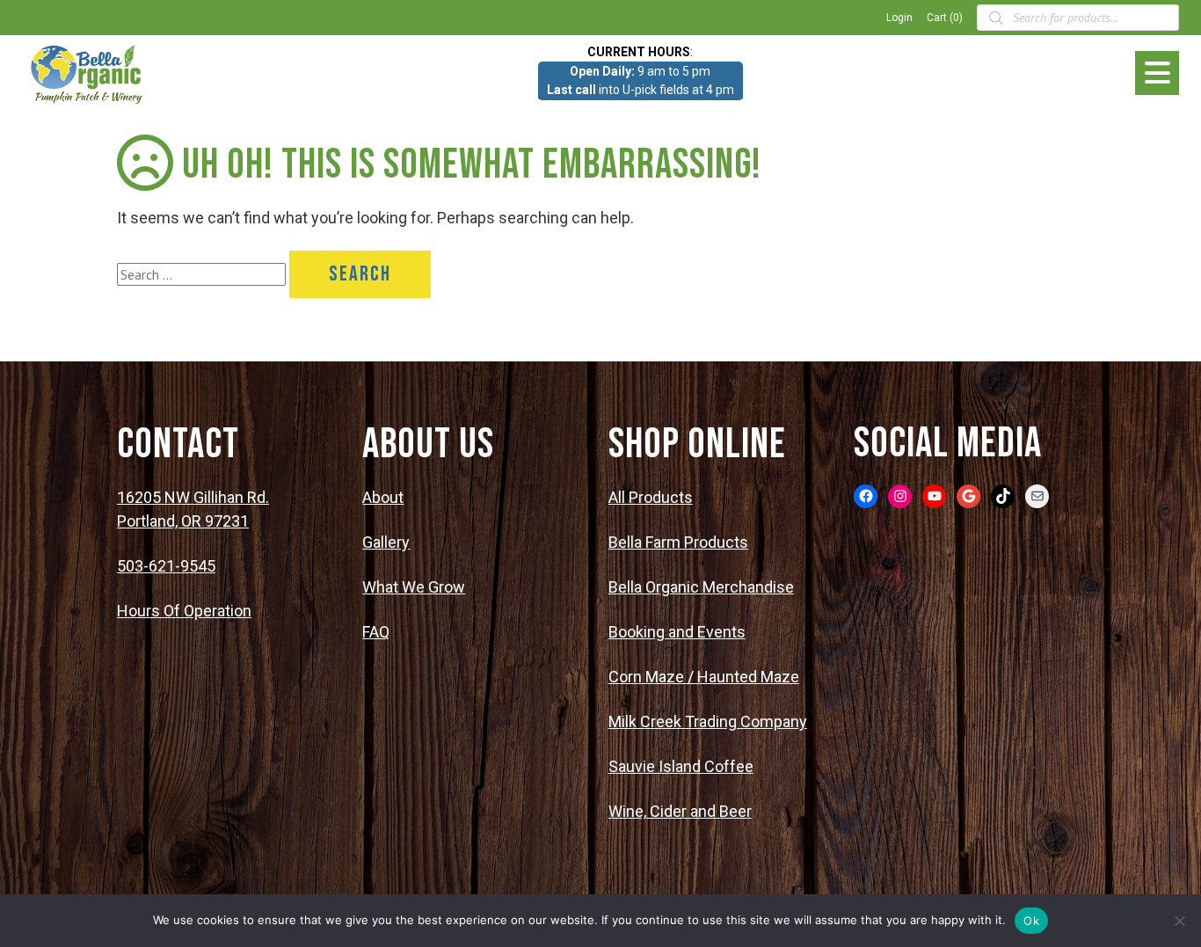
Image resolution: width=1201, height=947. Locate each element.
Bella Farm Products (678, 542)
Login (899, 17)
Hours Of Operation (184, 610)
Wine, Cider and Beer (680, 811)
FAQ (375, 632)
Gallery (386, 542)
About (383, 497)
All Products (650, 497)
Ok (1031, 921)
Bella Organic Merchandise (701, 587)
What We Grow (413, 587)
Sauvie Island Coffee (680, 766)
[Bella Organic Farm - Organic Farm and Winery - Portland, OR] (88, 73)
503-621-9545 (166, 566)
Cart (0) (945, 17)
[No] (1179, 920)
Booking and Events (677, 632)
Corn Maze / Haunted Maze (703, 676)
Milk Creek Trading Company (707, 721)
